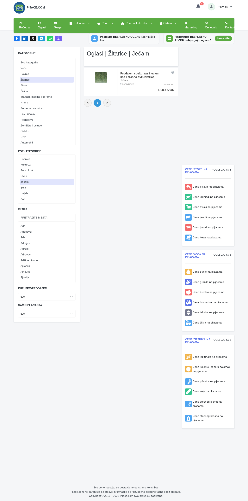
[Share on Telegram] (41, 38)
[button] (79, 23)
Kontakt (230, 27)
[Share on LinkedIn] (25, 38)
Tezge (57, 27)
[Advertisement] (96, 350)
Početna (24, 27)
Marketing (190, 27)
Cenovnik (211, 27)
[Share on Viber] (58, 38)
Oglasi (42, 27)
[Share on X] (33, 38)
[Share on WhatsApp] (50, 38)
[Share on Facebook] (17, 38)
